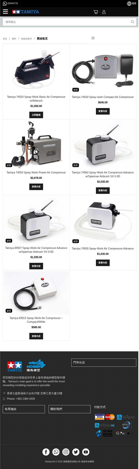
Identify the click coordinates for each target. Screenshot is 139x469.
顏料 (14, 38)
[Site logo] (26, 11)
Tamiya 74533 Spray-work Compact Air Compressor (103, 96)
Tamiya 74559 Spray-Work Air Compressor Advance (103, 248)
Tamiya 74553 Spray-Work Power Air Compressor (36, 172)
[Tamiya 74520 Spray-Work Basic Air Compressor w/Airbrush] (36, 69)
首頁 (5, 38)
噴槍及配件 (27, 38)
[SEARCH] (132, 22)
